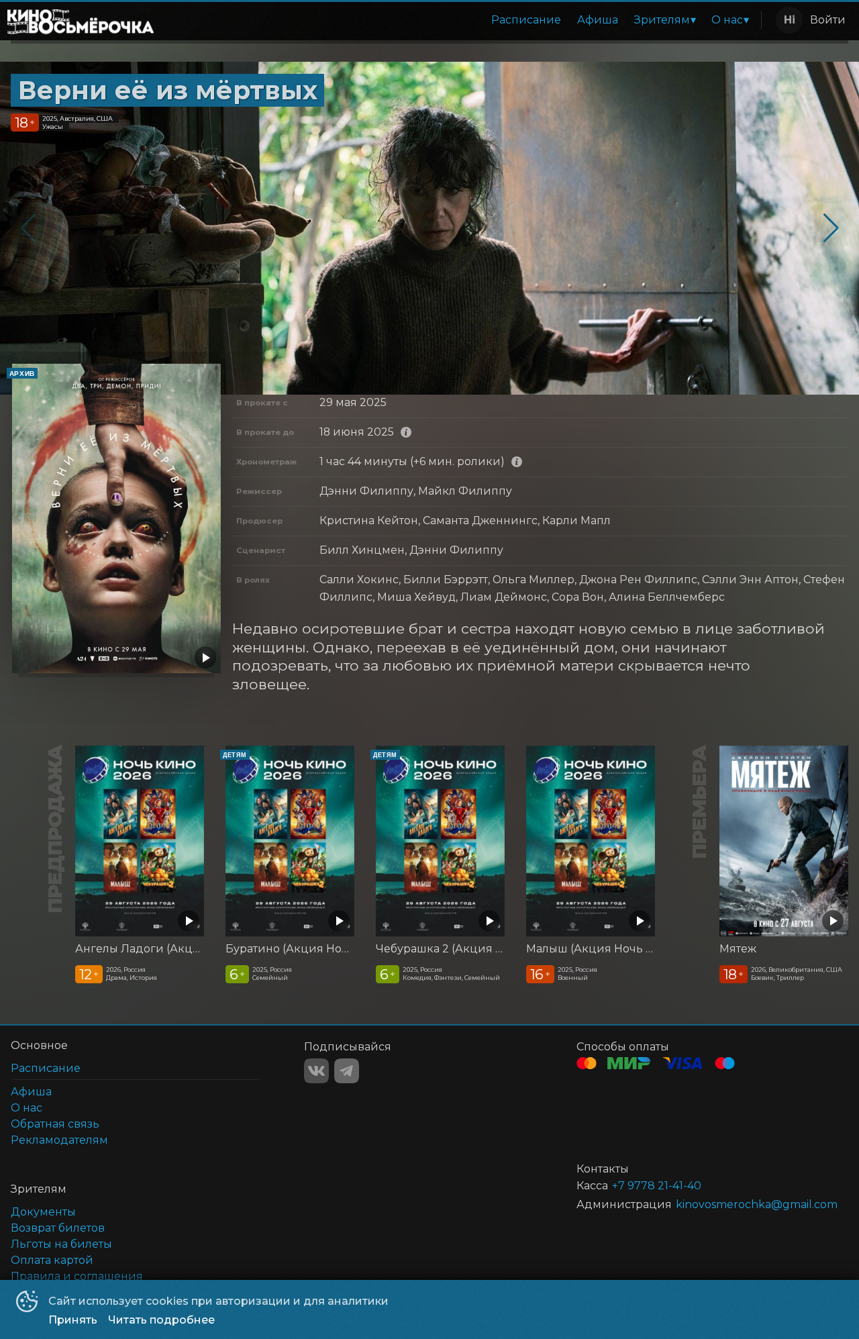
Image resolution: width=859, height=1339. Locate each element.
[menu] (460, 20)
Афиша (597, 19)
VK (316, 1070)
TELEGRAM (346, 1070)
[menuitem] (526, 20)
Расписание (526, 19)
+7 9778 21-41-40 (656, 1185)
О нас (727, 19)
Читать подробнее (161, 1319)
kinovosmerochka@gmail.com (746, 1204)
